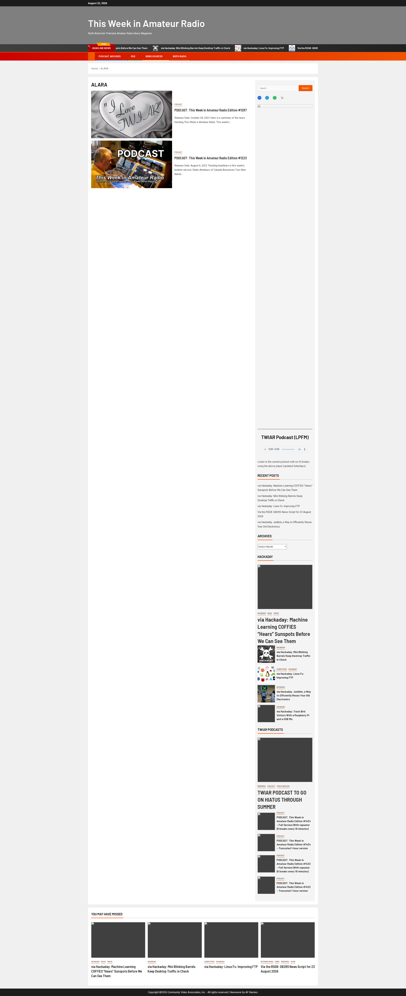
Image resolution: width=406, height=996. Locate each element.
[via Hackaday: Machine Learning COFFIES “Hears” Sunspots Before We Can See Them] (285, 587)
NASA (270, 613)
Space (276, 613)
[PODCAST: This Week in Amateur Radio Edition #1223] (131, 164)
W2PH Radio (179, 56)
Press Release (283, 786)
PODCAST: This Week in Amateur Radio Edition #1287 (210, 110)
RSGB (293, 962)
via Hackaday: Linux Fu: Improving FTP (233, 48)
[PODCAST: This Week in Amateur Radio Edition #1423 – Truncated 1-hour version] (266, 885)
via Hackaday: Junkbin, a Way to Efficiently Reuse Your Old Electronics (294, 695)
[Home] (91, 56)
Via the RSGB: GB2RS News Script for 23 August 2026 (293, 48)
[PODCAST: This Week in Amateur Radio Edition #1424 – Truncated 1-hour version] (266, 842)
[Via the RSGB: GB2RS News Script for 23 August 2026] (288, 940)
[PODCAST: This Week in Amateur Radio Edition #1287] (131, 114)
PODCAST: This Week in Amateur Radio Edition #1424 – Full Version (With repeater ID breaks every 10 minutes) (294, 822)
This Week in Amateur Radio (146, 23)
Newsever (236, 992)
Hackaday (262, 613)
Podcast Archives (110, 56)
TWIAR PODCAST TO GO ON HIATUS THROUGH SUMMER (282, 799)
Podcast (178, 104)
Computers (282, 669)
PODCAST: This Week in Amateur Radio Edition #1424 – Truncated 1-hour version (294, 844)
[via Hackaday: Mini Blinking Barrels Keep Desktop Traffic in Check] (266, 654)
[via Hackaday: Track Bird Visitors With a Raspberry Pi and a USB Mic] (266, 713)
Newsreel (262, 786)
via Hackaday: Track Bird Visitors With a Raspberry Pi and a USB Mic (293, 715)
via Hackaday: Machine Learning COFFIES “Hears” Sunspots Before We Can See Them (116, 971)
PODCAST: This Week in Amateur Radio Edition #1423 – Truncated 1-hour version (294, 886)
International (267, 962)
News (277, 962)
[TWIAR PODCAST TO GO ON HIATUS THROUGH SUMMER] (285, 760)
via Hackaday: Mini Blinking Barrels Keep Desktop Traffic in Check (164, 48)
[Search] (315, 56)
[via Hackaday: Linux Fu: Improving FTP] (266, 674)
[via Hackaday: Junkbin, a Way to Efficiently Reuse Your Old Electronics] (266, 693)
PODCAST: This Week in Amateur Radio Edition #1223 (210, 158)
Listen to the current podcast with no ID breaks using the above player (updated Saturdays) (283, 464)
